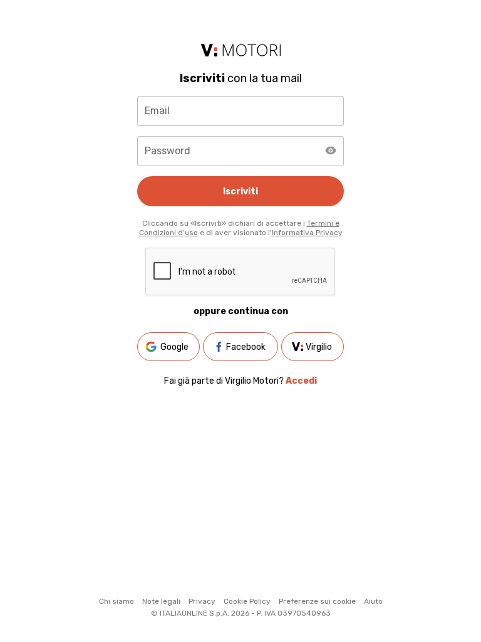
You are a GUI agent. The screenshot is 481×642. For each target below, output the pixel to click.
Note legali (161, 601)
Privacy (202, 601)
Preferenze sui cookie (317, 601)
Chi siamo (116, 601)
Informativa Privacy (307, 232)
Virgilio (319, 347)
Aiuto (373, 601)
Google (174, 347)
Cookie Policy (247, 601)
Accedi (301, 381)
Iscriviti (240, 191)
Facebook (246, 347)
